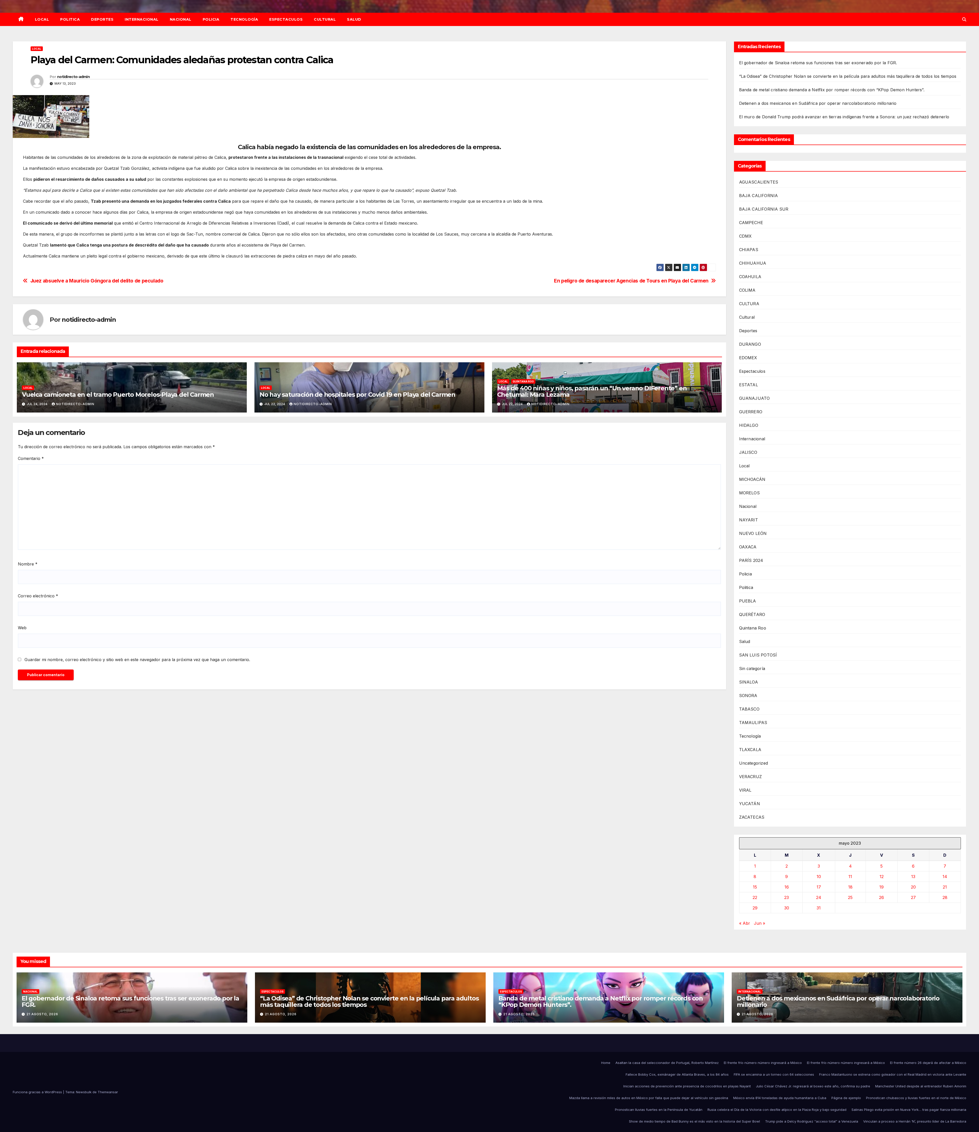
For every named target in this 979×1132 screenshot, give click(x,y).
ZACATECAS (752, 817)
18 (850, 887)
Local (42, 19)
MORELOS (749, 492)
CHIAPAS (748, 249)
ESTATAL (748, 384)
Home (605, 1063)
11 (850, 876)
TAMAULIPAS (753, 722)
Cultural (325, 19)
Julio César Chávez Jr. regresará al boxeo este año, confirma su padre (813, 1086)
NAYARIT (748, 519)
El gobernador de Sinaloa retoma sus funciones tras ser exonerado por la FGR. (818, 62)
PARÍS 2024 (751, 560)
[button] (964, 19)
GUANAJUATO (754, 398)
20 (913, 887)
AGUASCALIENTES (758, 182)
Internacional (142, 19)
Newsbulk (84, 1092)
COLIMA (747, 290)
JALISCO (748, 452)
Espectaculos (286, 19)
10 (819, 876)
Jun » (759, 923)
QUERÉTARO (752, 614)
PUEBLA (747, 600)
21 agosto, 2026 (42, 1014)
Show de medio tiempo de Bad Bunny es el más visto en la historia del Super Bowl (694, 1121)
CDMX (745, 236)
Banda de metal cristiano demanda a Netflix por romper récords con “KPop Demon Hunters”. (831, 89)
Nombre (27, 564)
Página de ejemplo (846, 1098)
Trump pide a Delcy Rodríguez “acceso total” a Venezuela (811, 1121)
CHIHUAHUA (752, 263)
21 (945, 887)
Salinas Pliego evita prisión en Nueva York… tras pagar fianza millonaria (909, 1110)
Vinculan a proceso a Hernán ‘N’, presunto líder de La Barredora (914, 1121)
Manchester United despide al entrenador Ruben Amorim (920, 1086)
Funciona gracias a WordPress (38, 1092)
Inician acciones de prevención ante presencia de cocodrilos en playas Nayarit (687, 1086)
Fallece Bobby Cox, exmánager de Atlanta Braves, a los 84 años (677, 1074)
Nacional (180, 19)
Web (22, 627)
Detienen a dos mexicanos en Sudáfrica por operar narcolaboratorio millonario (818, 103)
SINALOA (748, 682)
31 (819, 907)
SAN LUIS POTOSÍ (758, 655)
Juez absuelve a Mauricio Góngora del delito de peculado (96, 281)
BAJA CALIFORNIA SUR (764, 209)
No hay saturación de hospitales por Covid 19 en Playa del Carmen (357, 394)
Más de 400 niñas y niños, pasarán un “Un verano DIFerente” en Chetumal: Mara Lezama (592, 391)
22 (755, 897)
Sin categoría (752, 668)
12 (882, 876)
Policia (211, 19)
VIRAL (745, 790)
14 (945, 876)
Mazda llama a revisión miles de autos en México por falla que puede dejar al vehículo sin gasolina (648, 1098)
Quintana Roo (523, 381)
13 (913, 876)
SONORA (748, 695)
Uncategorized (753, 763)
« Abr (744, 923)
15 (755, 887)
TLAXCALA (750, 749)
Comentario (31, 458)
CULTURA (749, 303)
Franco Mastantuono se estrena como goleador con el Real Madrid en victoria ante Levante (892, 1074)
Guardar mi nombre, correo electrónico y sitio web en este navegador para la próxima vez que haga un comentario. (137, 659)
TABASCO (749, 709)
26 (881, 897)
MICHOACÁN (752, 479)
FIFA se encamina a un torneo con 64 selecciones (774, 1074)
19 (881, 887)
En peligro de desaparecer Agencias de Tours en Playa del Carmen (631, 281)
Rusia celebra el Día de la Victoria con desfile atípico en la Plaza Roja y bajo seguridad (776, 1110)
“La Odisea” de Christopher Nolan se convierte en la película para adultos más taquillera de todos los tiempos (848, 76)
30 (786, 907)
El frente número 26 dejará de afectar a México (928, 1063)
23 (786, 897)
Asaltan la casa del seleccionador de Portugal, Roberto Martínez (667, 1063)
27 (913, 897)
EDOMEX (748, 357)
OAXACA (748, 546)
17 (819, 887)
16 (786, 887)
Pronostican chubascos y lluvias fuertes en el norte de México (916, 1098)
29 (755, 907)
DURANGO (750, 344)
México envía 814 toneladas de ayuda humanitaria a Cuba (779, 1098)
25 (850, 897)
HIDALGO (748, 425)
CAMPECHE (751, 222)
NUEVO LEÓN (753, 533)
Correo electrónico (38, 595)
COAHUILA (750, 276)
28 (945, 897)
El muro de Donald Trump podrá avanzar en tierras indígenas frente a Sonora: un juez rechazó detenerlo (844, 116)
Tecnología (244, 19)
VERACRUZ (750, 776)
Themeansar (108, 1092)
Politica (70, 19)
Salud (354, 19)
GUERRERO (751, 411)
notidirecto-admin (73, 76)
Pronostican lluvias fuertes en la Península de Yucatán (658, 1110)
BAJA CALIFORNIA (758, 195)
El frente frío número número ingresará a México (763, 1063)
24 (818, 897)
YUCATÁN (749, 803)
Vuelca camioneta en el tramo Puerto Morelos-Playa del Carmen (118, 394)
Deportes (102, 19)
